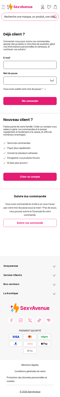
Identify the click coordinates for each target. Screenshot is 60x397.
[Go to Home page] (19, 7)
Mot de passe (10, 73)
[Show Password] (52, 81)
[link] (43, 7)
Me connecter (30, 101)
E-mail (6, 57)
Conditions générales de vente (30, 371)
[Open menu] (3, 7)
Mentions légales (30, 365)
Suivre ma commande (30, 222)
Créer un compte (30, 176)
